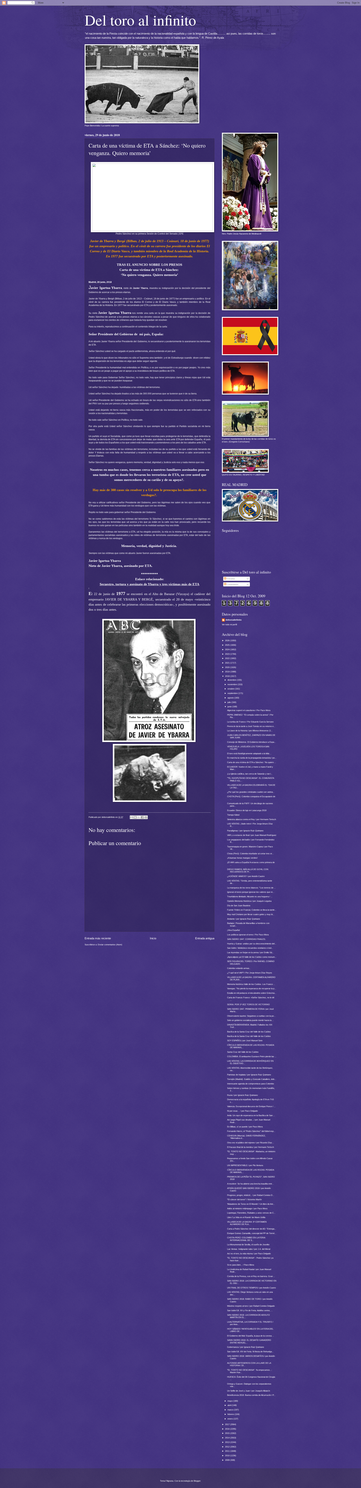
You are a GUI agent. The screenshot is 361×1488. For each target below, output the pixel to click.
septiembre (233, 693)
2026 (227, 640)
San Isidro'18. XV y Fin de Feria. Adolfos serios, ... (250, 1310)
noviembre (233, 684)
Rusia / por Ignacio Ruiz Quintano (242, 1095)
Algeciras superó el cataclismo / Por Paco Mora (248, 710)
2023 (227, 654)
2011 (227, 1451)
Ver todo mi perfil (229, 624)
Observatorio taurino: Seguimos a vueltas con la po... (251, 1016)
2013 (227, 1442)
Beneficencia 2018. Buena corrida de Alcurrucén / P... (251, 1395)
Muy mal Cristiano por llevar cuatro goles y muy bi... (250, 914)
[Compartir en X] (139, 817)
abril (230, 1405)
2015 (227, 1433)
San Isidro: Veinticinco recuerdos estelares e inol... (250, 948)
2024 (227, 649)
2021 (227, 663)
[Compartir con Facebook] (142, 817)
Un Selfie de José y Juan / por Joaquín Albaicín (248, 1391)
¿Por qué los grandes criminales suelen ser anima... (251, 792)
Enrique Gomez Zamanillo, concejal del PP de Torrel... (251, 1233)
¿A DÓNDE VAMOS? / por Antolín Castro (246, 876)
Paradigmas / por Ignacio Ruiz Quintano (245, 831)
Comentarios (232, 584)
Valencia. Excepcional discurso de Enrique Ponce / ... (251, 1106)
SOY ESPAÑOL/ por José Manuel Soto (244, 1040)
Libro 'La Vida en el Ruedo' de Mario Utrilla (246, 1217)
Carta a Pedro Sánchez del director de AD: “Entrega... (251, 1229)
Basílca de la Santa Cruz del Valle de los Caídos (249, 1032)
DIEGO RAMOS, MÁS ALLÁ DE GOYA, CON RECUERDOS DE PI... (247, 870)
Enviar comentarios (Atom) (110, 944)
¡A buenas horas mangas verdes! (242, 858)
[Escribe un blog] (135, 817)
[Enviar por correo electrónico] (131, 817)
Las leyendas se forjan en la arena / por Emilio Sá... (250, 952)
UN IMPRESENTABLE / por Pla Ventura (245, 1165)
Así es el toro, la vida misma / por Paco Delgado (249, 1253)
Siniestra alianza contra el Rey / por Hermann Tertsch (251, 819)
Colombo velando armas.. (238, 968)
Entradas (230, 579)
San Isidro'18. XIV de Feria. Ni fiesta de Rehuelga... (250, 1351)
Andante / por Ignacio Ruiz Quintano (243, 919)
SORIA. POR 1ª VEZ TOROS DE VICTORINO (248, 1004)
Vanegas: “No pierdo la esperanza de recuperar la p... (251, 988)
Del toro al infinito (140, 20)
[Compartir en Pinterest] (146, 817)
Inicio (153, 938)
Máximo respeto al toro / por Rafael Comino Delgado (251, 1306)
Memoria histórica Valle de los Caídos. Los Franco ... (251, 984)
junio (230, 706)
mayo (230, 1401)
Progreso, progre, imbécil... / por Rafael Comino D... (250, 1195)
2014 (227, 1438)
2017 (227, 1424)
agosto (231, 698)
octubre (231, 689)
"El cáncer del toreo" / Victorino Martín (244, 1199)
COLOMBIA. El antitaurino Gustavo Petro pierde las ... (251, 1056)
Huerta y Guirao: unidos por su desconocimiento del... (251, 944)
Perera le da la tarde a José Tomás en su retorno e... (251, 726)
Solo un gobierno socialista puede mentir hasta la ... (250, 1020)
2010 (227, 1455)
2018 (227, 676)
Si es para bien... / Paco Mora (240, 1265)
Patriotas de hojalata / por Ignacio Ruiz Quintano (249, 1075)
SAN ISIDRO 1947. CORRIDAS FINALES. (246, 939)
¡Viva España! (233, 930)
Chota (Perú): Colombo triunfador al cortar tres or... (250, 853)
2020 (227, 667)
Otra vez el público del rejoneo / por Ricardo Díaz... (250, 1142)
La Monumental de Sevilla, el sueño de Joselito (248, 1244)
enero (230, 1419)
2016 (227, 1429)
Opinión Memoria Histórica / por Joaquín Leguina (249, 901)
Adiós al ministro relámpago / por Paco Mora (247, 1208)
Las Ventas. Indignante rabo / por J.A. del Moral (248, 1249)
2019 (227, 672)
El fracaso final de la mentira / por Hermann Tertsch (250, 1147)
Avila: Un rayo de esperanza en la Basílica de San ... (251, 1115)
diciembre (232, 680)
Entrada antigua (204, 938)
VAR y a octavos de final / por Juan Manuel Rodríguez (251, 835)
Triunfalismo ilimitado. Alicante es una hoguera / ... (249, 896)
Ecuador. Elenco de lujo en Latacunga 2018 (246, 810)
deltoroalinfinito (234, 620)
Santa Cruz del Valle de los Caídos (243, 1052)
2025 (227, 645)
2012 (227, 1447)
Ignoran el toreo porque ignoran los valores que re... (250, 892)
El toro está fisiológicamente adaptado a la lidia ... (249, 753)
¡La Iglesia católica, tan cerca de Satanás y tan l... (249, 774)
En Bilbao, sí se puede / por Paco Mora (245, 1127)
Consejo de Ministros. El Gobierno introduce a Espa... (251, 742)
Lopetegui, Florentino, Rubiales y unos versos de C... (251, 1213)
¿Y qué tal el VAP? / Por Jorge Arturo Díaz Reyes (249, 973)
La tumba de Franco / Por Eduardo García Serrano (250, 722)
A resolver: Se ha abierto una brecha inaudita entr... (250, 1184)
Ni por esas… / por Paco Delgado (242, 1111)
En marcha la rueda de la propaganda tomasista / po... (251, 758)
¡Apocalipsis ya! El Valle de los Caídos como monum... (251, 957)
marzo (231, 1410)
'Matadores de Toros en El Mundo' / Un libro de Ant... (251, 1204)
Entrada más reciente (98, 938)
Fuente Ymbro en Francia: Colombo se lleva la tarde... (251, 910)
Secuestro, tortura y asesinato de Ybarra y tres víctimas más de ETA (149, 584)
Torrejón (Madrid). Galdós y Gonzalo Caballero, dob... (251, 1079)
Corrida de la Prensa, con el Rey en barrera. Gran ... (251, 1276)
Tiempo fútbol (233, 815)
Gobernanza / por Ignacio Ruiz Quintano (245, 1347)
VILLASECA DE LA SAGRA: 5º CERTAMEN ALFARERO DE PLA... (247, 1223)
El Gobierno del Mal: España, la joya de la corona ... (250, 1336)
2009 (227, 1460)
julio (229, 702)
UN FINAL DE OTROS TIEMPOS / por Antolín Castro (251, 1288)
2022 (227, 658)
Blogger (197, 1481)
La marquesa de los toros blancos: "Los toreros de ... (251, 888)
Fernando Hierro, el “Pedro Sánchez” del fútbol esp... (251, 1131)
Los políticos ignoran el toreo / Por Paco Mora (248, 934)
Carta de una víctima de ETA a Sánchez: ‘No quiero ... (251, 762)
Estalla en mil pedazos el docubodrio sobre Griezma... (251, 993)
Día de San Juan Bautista (238, 905)
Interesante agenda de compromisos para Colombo (250, 1084)
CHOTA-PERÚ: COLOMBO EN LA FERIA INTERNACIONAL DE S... (246, 1238)
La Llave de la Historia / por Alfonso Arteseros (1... (250, 730)
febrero (231, 1414)
